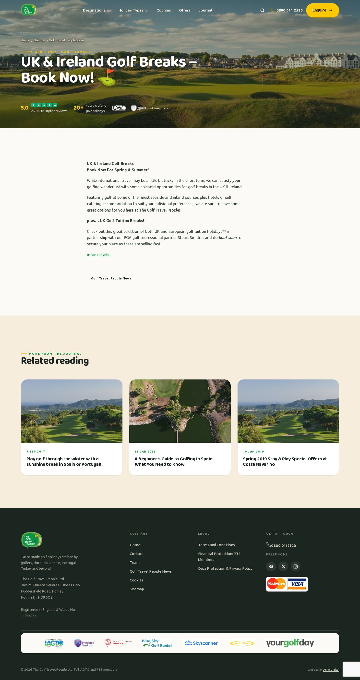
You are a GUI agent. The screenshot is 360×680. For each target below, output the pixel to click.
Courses (163, 10)
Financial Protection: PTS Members (219, 557)
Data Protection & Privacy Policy (225, 568)
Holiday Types (131, 10)
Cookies (136, 580)
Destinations (94, 10)
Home (25, 40)
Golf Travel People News (151, 571)
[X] (283, 566)
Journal (205, 10)
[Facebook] (271, 566)
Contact (136, 554)
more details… (100, 254)
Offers (184, 10)
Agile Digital (331, 669)
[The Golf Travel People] (29, 10)
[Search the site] (262, 10)
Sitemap (137, 589)
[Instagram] (295, 566)
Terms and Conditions (216, 545)
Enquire (319, 10)
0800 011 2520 (289, 10)
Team (135, 562)
